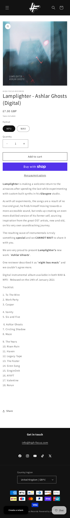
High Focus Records (29, 511)
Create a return (16, 510)
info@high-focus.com (35, 442)
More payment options (35, 175)
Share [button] (9, 410)
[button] (7, 8)
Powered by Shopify (48, 511)
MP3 (8, 128)
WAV (23, 128)
